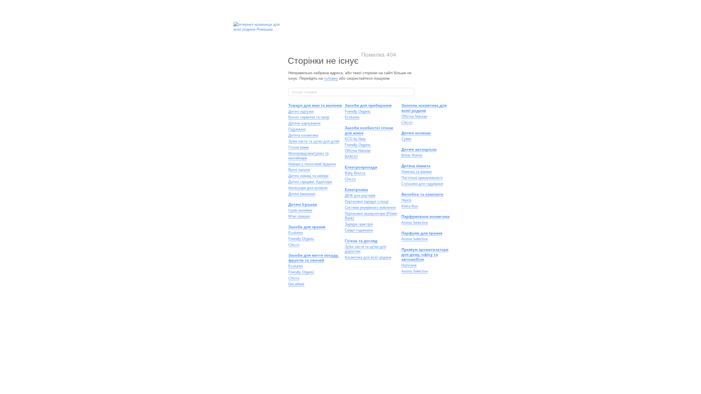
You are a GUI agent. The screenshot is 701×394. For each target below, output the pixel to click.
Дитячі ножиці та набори (308, 176)
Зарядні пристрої (359, 224)
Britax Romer (411, 155)
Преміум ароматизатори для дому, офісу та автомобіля (425, 254)
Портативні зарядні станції (367, 201)
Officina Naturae (357, 151)
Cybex (406, 139)
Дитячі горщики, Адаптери (310, 182)
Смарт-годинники (359, 230)
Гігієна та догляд (361, 241)
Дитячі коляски (416, 133)
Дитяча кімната (415, 166)
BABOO (351, 157)
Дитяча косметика (303, 135)
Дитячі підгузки (301, 111)
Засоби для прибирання (368, 105)
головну (331, 78)
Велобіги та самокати (422, 194)
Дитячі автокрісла (418, 149)
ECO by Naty (355, 139)
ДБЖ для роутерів (360, 195)
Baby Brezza (355, 173)
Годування (297, 129)
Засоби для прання (306, 227)
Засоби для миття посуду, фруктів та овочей (313, 257)
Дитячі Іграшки (302, 204)
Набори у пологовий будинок (312, 164)
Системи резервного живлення (370, 207)
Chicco (293, 245)
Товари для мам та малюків (315, 105)
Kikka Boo (409, 206)
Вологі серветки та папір (308, 117)
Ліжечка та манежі (416, 172)
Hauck (406, 200)
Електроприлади (361, 167)
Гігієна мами (298, 147)
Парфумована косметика (425, 216)
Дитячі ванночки (301, 194)
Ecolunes (295, 233)
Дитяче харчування (304, 123)
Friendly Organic (301, 239)
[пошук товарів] (410, 92)
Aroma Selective (414, 223)
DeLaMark (296, 284)
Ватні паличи (299, 170)
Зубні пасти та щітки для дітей (313, 141)
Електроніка (356, 189)
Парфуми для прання (421, 233)
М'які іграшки (299, 216)
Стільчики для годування (422, 184)
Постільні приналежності (422, 178)
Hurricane (408, 265)
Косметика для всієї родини (368, 257)
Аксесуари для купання (307, 188)
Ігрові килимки (300, 210)
